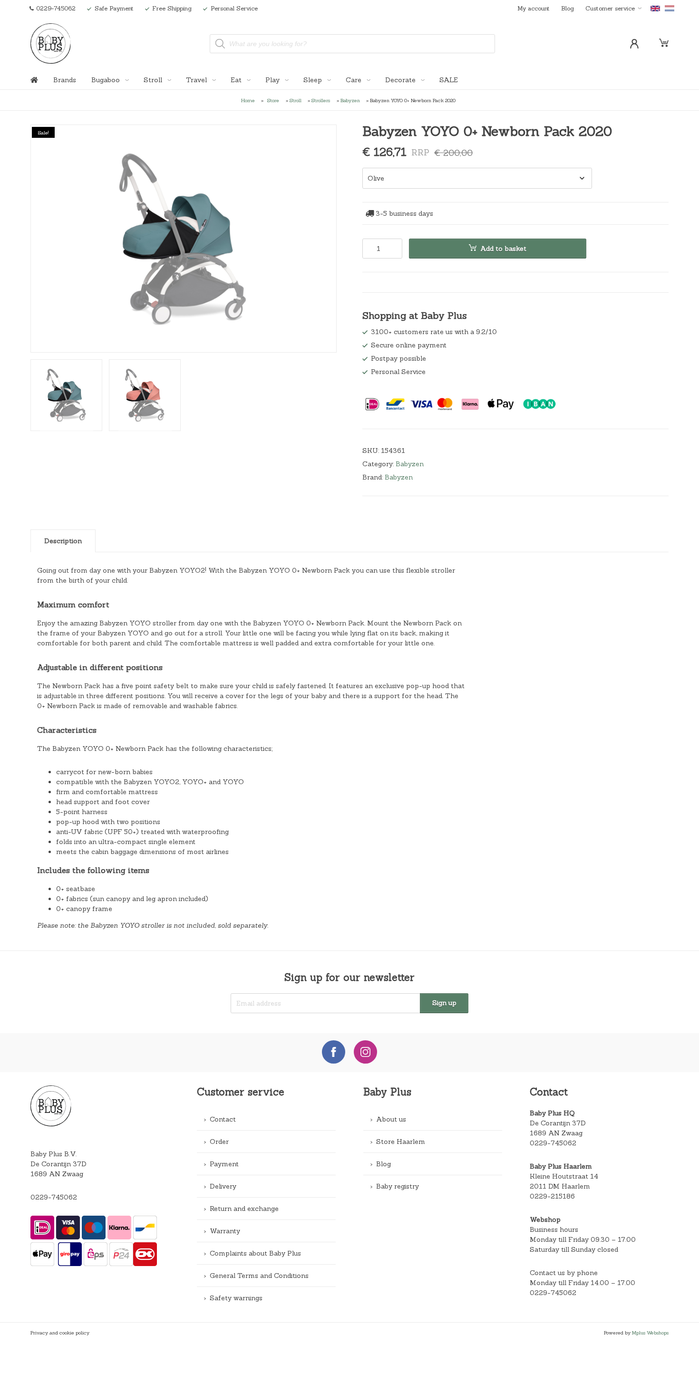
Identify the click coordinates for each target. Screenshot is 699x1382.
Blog (567, 8)
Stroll (154, 80)
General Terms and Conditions (259, 1275)
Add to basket (503, 248)
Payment (224, 1164)
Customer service (610, 8)
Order (219, 1141)
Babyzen (350, 100)
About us (391, 1119)
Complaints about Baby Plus (255, 1253)
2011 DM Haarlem (560, 1186)
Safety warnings (236, 1298)
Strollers (320, 100)
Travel (197, 80)
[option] (183, 239)
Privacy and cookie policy (59, 1332)
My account (533, 8)
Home (248, 100)
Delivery (223, 1186)
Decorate (401, 80)
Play (273, 80)
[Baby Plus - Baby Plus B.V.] (51, 43)
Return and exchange (244, 1208)
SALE (448, 80)
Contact (223, 1119)
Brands (64, 80)
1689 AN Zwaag (556, 1133)
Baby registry (397, 1186)
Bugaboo (106, 80)
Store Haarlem (400, 1141)
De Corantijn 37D (558, 1123)
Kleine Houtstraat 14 (564, 1176)
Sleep (313, 80)
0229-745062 (53, 1197)
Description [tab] (63, 541)
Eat (237, 80)
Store (273, 100)
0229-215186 (552, 1196)
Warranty (225, 1231)
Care (354, 80)
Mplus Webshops (650, 1332)
